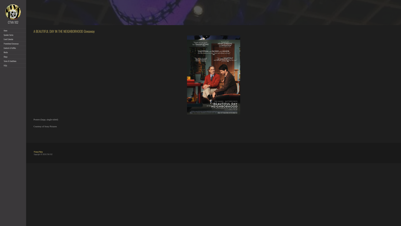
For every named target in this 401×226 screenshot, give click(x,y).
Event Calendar (8, 39)
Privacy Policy (38, 152)
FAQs (5, 65)
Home (5, 30)
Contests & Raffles (10, 47)
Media (6, 52)
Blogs (6, 56)
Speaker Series (8, 34)
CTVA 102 (13, 22)
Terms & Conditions (10, 61)
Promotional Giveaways (11, 43)
